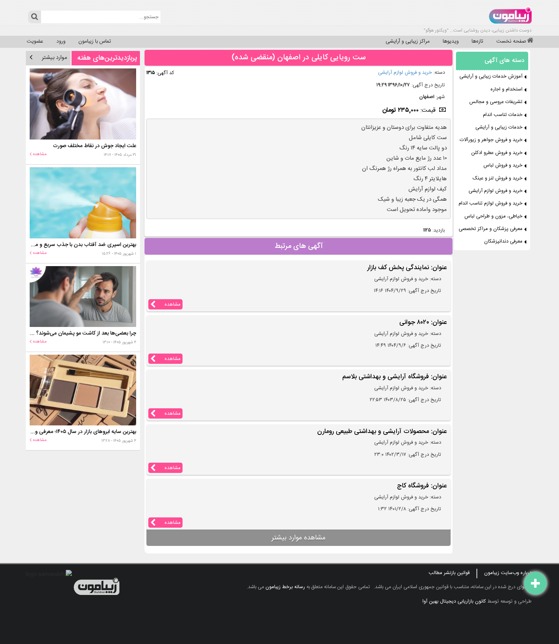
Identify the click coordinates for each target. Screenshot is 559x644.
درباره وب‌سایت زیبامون (508, 573)
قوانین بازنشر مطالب (449, 573)
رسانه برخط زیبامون (285, 587)
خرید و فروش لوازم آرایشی (405, 72)
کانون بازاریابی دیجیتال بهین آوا (454, 601)
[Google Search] (34, 17)
